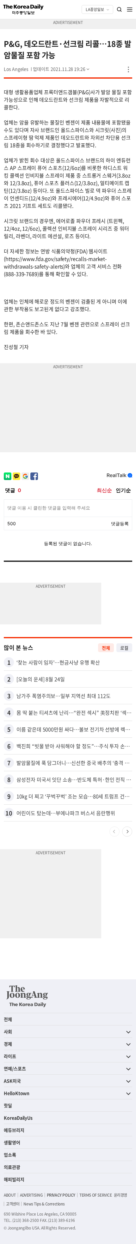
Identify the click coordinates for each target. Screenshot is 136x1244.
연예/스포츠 (15, 1068)
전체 (106, 648)
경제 (8, 1044)
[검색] (119, 9)
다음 (127, 831)
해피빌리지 (14, 1179)
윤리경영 (120, 1195)
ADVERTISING (31, 1195)
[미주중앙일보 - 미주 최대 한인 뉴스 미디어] (23, 9)
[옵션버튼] (128, 69)
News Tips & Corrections (44, 1204)
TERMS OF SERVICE (95, 1195)
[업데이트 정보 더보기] (61, 68)
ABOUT (10, 1195)
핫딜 (8, 1105)
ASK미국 (12, 1081)
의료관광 (12, 1167)
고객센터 (12, 1204)
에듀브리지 (14, 1130)
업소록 (10, 1154)
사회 (8, 1031)
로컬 (124, 648)
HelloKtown (16, 1093)
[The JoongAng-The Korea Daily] (27, 996)
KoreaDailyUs (18, 1118)
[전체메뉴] (129, 9)
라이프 (10, 1056)
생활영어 (12, 1142)
